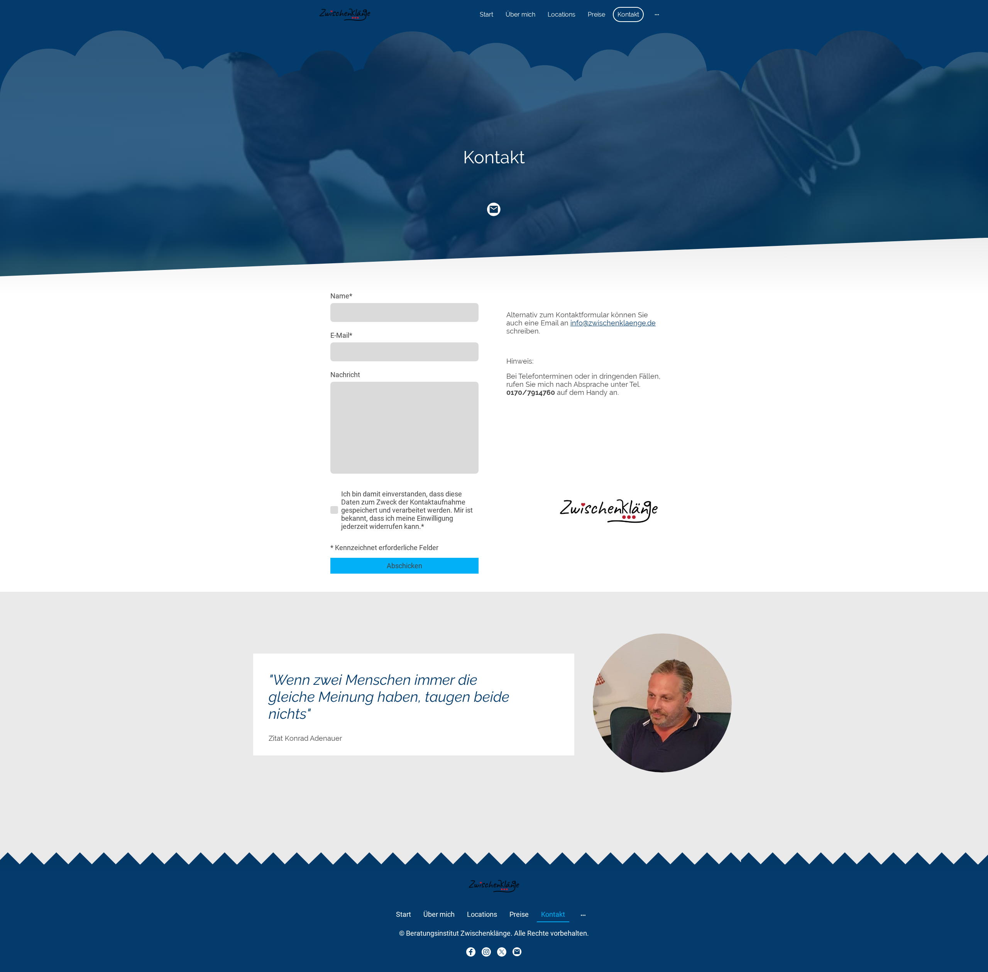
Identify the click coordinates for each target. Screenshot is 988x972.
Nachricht (345, 375)
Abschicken (404, 566)
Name (341, 296)
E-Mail (341, 335)
